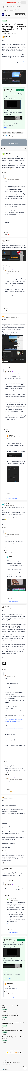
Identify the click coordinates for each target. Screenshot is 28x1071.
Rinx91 (10, 556)
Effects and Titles (20, 132)
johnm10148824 (7, 153)
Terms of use (14, 1062)
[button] (2, 3)
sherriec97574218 (8, 868)
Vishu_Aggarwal (9, 89)
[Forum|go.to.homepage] (10, 3)
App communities (10, 6)
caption (9, 132)
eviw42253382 (7, 36)
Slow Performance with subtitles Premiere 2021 (12, 1030)
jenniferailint (7, 503)
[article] (14, 163)
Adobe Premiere (18, 6)
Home (4, 6)
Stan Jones (9, 178)
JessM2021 (6, 316)
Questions (5, 7)
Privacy (18, 1062)
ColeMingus (7, 240)
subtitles (4, 132)
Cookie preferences (6, 1064)
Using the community (7, 1062)
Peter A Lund (9, 675)
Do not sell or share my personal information (11, 1066)
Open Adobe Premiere (20, 14)
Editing (13, 132)
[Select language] (19, 3)
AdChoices (6, 1069)
